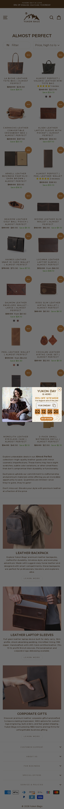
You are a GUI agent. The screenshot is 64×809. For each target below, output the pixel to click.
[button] (46, 405)
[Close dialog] (59, 389)
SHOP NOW (46, 419)
